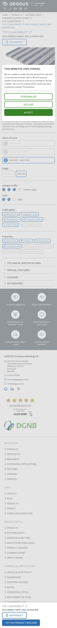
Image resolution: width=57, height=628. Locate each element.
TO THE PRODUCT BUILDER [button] (21, 622)
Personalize (29, 96)
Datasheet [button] (16, 615)
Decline (28, 104)
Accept (28, 112)
